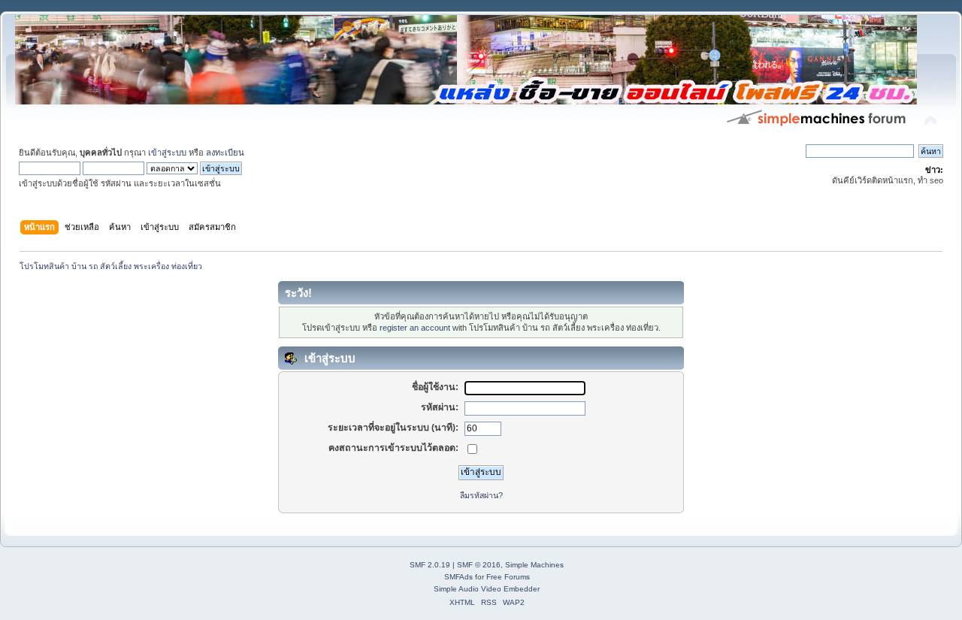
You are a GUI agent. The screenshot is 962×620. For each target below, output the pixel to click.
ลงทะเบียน (225, 152)
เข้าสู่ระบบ (167, 152)
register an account (415, 327)
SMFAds (458, 577)
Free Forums (508, 577)
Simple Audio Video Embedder (487, 589)
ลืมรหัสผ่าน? (481, 495)
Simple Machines (534, 565)
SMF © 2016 (479, 565)
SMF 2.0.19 (430, 565)
